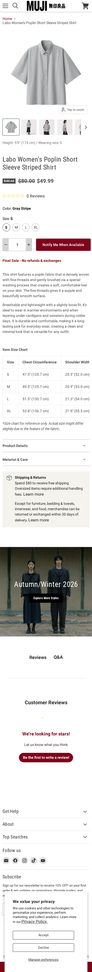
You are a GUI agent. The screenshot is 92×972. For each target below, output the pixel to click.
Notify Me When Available (63, 245)
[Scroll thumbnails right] (85, 127)
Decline (43, 947)
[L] (26, 233)
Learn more (33, 494)
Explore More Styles (46, 598)
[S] (7, 233)
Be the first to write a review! (46, 757)
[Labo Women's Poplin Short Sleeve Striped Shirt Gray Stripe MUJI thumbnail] (11, 127)
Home (7, 19)
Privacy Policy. (34, 921)
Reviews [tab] (38, 657)
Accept (43, 935)
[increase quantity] (29, 245)
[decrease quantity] (6, 245)
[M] (16, 233)
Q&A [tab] (58, 657)
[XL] (36, 233)
